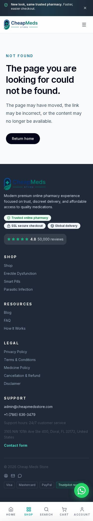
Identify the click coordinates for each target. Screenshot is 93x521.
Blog (7, 312)
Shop (8, 265)
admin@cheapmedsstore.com (28, 406)
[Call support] (20, 476)
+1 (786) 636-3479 (19, 414)
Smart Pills (12, 281)
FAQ (7, 320)
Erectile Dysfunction (20, 273)
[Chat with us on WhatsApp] (81, 490)
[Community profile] (6, 476)
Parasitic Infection (18, 289)
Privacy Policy (15, 352)
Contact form (15, 445)
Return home (23, 138)
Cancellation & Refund (22, 375)
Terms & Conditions (20, 360)
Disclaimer (12, 383)
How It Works (15, 328)
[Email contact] (13, 476)
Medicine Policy (17, 367)
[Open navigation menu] (84, 24)
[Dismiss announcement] (85, 7)
